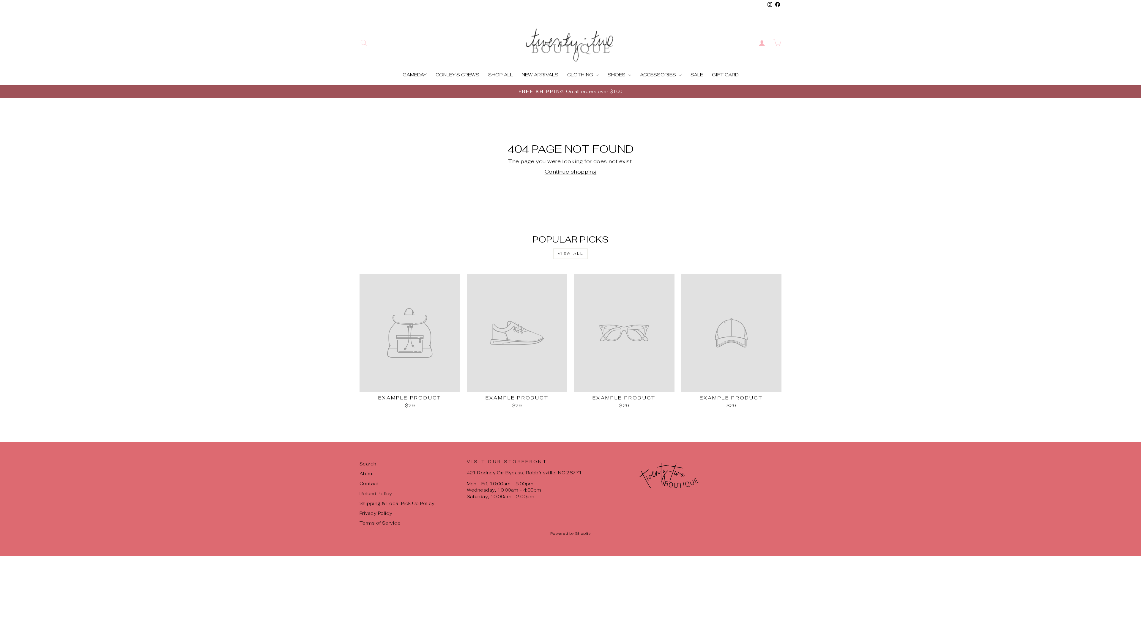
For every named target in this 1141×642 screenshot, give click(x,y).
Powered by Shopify (570, 533)
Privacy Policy (376, 513)
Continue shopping (571, 171)
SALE (697, 75)
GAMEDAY (415, 75)
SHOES (617, 75)
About (367, 473)
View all (571, 253)
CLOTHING (580, 75)
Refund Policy (376, 493)
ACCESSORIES (658, 75)
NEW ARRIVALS (540, 75)
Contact (369, 483)
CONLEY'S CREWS (457, 75)
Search (368, 464)
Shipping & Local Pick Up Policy (397, 503)
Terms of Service (380, 523)
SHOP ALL (500, 75)
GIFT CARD (725, 75)
